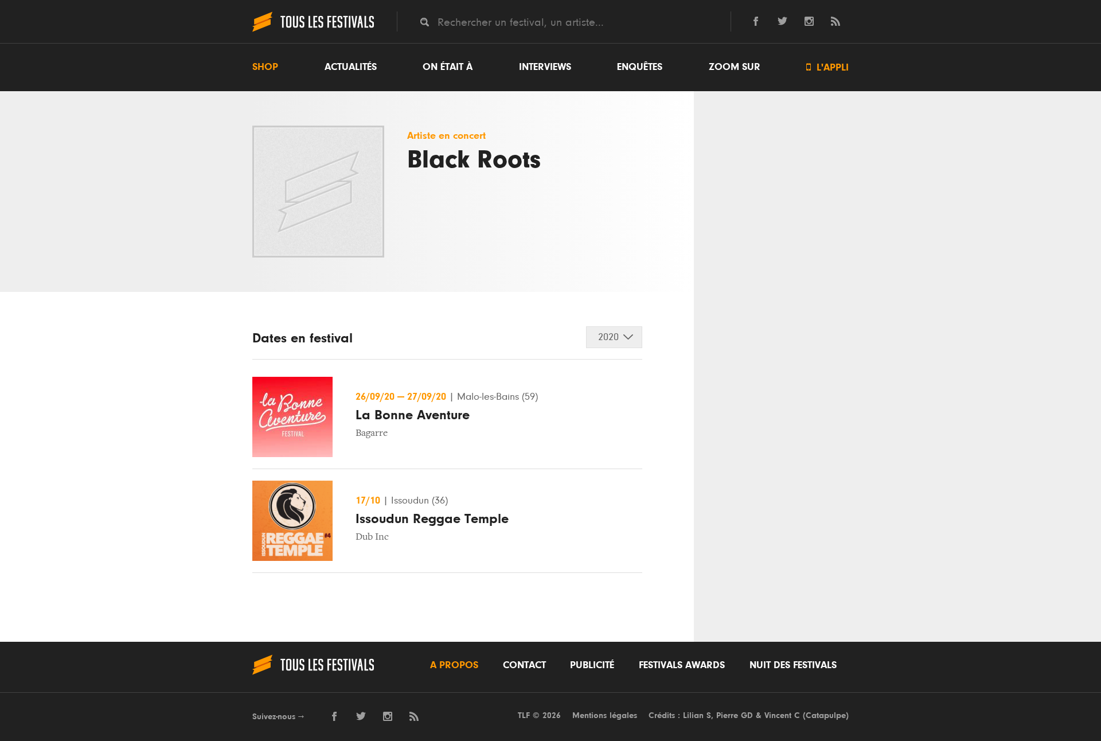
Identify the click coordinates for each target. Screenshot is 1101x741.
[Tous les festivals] (313, 30)
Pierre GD (734, 715)
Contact (524, 665)
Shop (265, 67)
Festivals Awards (682, 665)
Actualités (351, 67)
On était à (448, 67)
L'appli (827, 67)
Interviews (545, 67)
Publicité (592, 665)
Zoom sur (734, 67)
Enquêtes (639, 67)
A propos (454, 665)
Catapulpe (826, 715)
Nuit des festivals (793, 665)
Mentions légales (604, 715)
